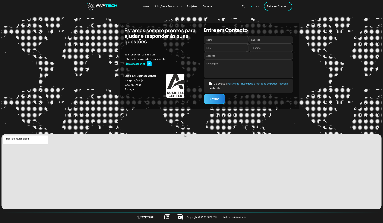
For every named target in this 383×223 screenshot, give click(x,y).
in (149, 64)
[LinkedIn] (167, 217)
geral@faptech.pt (135, 63)
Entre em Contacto (278, 6)
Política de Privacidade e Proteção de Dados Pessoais (257, 83)
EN (257, 6)
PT (252, 6)
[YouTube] (180, 217)
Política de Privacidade (234, 217)
